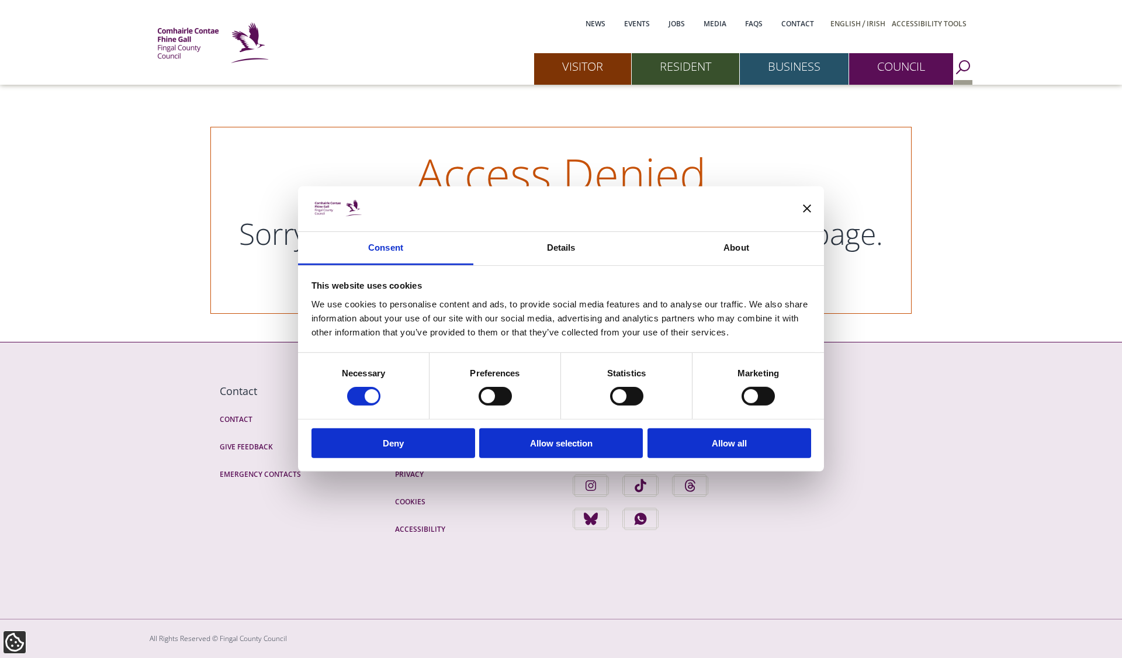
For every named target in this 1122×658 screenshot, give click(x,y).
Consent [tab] (385, 247)
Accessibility (420, 529)
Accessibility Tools (929, 24)
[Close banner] (807, 209)
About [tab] (736, 247)
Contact (797, 24)
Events (637, 24)
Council (901, 66)
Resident (685, 66)
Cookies (410, 502)
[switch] (495, 396)
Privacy (409, 474)
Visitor (582, 66)
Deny (393, 443)
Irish (876, 24)
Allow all (729, 443)
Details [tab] (561, 247)
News (595, 24)
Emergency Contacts (260, 474)
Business (794, 66)
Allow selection (561, 443)
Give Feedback (246, 447)
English (845, 24)
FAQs (754, 24)
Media (715, 24)
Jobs (677, 24)
